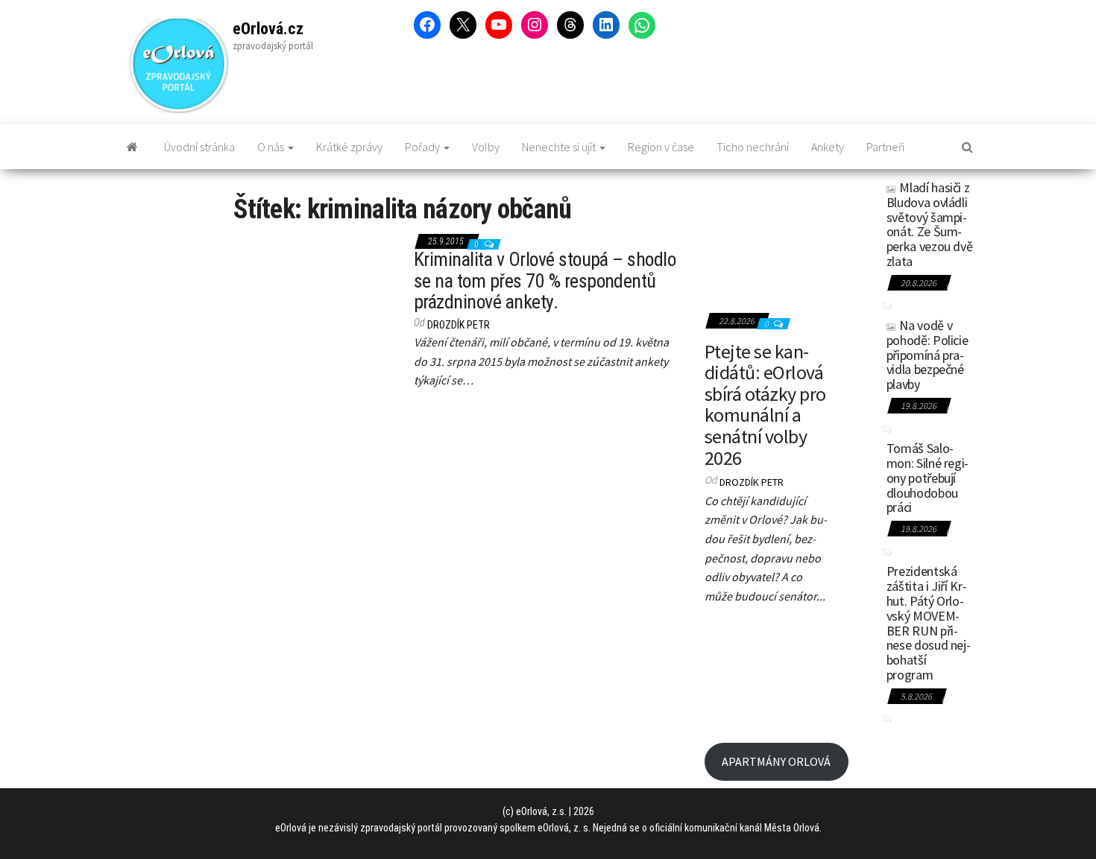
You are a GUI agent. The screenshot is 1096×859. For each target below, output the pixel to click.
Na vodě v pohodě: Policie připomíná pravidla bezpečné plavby (927, 355)
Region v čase (661, 146)
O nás (271, 146)
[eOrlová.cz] (132, 146)
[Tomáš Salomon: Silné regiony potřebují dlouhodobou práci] (857, 457)
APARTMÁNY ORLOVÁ (776, 761)
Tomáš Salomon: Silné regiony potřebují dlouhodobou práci (927, 478)
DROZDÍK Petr (458, 325)
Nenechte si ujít (560, 146)
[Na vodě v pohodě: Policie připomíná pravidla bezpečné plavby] (857, 334)
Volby (486, 146)
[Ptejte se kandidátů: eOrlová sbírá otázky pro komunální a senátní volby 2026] (766, 239)
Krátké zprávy (349, 146)
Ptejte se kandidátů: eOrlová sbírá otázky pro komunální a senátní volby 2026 (765, 404)
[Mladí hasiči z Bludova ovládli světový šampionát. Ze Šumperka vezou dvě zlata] (857, 196)
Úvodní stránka (199, 146)
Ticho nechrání (753, 146)
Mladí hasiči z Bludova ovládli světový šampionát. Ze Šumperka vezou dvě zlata (929, 224)
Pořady (423, 146)
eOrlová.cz (268, 28)
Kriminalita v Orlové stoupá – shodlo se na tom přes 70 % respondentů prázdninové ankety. (544, 280)
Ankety (827, 146)
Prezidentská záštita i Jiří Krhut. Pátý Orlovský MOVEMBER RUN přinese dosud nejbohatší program (928, 622)
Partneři (885, 146)
